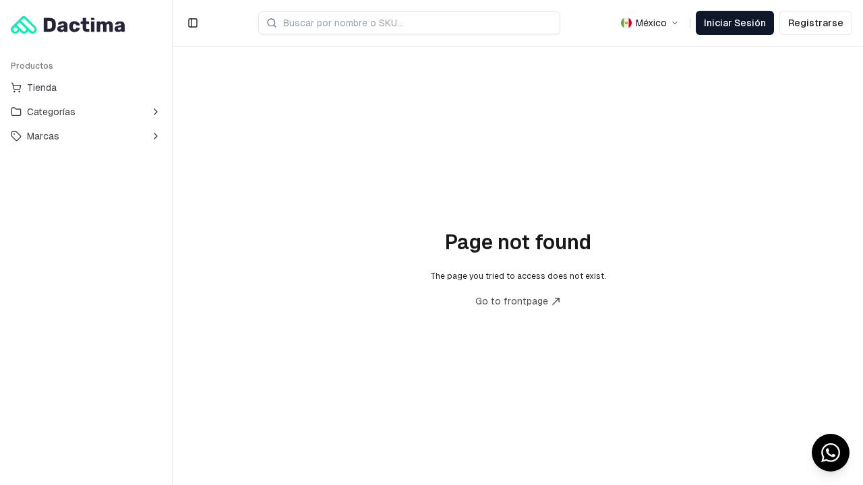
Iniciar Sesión (735, 23)
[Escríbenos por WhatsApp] (831, 453)
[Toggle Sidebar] (172, 242)
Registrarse (815, 23)
